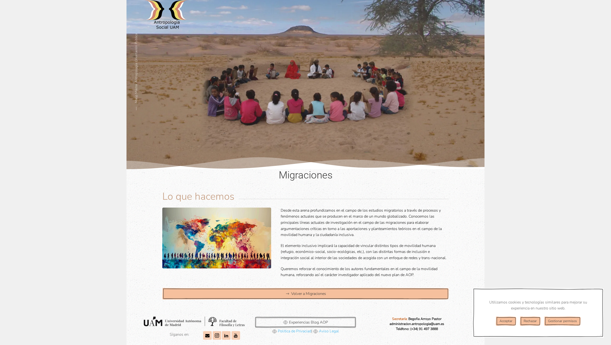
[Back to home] (167, 16)
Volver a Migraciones (308, 293)
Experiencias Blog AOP (308, 322)
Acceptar (506, 321)
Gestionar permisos (562, 321)
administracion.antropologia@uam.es (417, 324)
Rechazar (530, 321)
